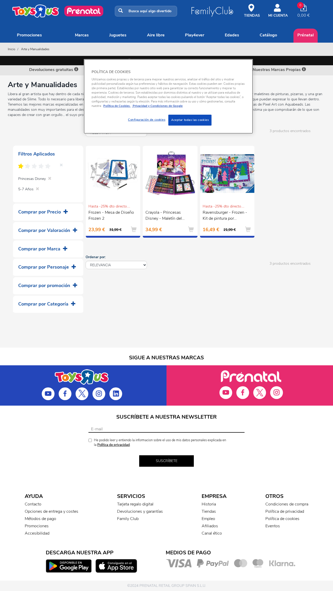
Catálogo (268, 35)
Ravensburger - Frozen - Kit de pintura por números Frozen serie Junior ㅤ (225, 216)
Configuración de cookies (146, 120)
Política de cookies (282, 519)
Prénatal (305, 35)
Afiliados (210, 526)
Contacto (33, 504)
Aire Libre (156, 35)
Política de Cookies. (117, 106)
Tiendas (209, 511)
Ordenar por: (96, 257)
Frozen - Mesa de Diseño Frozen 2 (111, 215)
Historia (209, 504)
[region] (168, 96)
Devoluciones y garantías (140, 511)
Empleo (208, 519)
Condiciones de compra (286, 504)
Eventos (272, 526)
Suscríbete (166, 460)
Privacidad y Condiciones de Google (157, 106)
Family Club (128, 519)
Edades (232, 35)
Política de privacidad (113, 445)
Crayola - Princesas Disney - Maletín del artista (163, 216)
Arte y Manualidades (35, 49)
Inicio (11, 49)
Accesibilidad (37, 533)
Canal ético (212, 533)
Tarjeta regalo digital (135, 504)
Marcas (82, 35)
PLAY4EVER (194, 35)
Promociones (29, 35)
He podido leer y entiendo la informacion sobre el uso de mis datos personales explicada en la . (160, 442)
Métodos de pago (40, 519)
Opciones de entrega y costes (51, 511)
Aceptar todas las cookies (190, 120)
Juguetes (117, 35)
